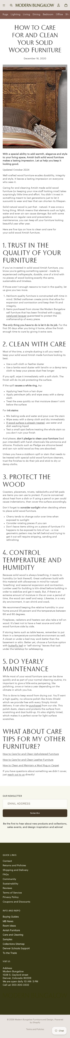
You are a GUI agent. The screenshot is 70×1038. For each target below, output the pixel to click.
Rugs (5, 14)
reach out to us (16, 775)
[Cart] (66, 5)
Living (26, 14)
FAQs (6, 874)
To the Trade (10, 952)
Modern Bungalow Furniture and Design (34, 1020)
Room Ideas (9, 925)
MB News (8, 921)
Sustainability (10, 883)
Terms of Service (12, 892)
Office (59, 14)
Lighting (15, 14)
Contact (7, 861)
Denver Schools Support (16, 948)
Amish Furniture (11, 930)
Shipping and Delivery (15, 870)
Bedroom (48, 14)
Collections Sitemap (14, 943)
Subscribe (35, 813)
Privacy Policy (11, 897)
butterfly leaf (15, 646)
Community (9, 879)
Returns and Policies (14, 865)
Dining (36, 14)
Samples (7, 939)
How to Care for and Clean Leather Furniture (28, 760)
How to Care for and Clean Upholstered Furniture (31, 754)
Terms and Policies (35, 1029)
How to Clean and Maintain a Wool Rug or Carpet (31, 765)
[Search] (11, 5)
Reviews (7, 888)
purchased (35, 705)
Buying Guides (11, 916)
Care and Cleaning (13, 934)
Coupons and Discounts (16, 902)
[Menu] (4, 5)
